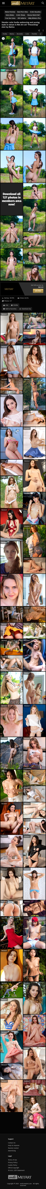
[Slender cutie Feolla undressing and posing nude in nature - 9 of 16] (11, 166)
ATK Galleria (22, 18)
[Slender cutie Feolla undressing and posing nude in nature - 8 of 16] (34, 166)
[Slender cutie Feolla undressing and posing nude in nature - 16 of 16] (34, 273)
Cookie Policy (12, 1165)
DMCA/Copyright (13, 1168)
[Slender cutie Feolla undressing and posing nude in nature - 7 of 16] (11, 134)
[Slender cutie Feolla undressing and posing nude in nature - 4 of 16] (34, 101)
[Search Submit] (43, 3)
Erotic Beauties (35, 12)
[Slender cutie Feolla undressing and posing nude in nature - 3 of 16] (34, 77)
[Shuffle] (39, 30)
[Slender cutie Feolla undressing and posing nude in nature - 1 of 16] (11, 52)
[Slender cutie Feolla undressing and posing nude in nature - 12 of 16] (11, 231)
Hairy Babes (10, 15)
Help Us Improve (13, 1145)
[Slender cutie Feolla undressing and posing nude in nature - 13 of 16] (34, 240)
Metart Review (10, 12)
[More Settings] (43, 30)
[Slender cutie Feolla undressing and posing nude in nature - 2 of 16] (34, 52)
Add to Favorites (10, 309)
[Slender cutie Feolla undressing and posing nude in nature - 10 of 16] (34, 191)
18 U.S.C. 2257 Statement (16, 1170)
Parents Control (13, 1148)
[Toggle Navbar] (3, 3)
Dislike (15, 305)
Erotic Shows (20, 15)
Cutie (27, 34)
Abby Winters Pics (34, 18)
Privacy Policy (12, 1162)
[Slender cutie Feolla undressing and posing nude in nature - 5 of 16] (11, 101)
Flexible (34, 34)
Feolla (5, 34)
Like (6, 305)
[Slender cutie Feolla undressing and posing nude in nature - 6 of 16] (34, 134)
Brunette (20, 34)
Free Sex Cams (10, 18)
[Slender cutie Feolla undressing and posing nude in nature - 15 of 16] (11, 264)
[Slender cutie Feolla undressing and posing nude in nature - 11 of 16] (34, 215)
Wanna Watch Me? (33, 15)
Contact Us (11, 1143)
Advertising (12, 1151)
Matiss (12, 34)
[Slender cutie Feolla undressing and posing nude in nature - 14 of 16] (34, 256)
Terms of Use (12, 1160)
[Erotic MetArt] (23, 3)
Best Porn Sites (22, 12)
